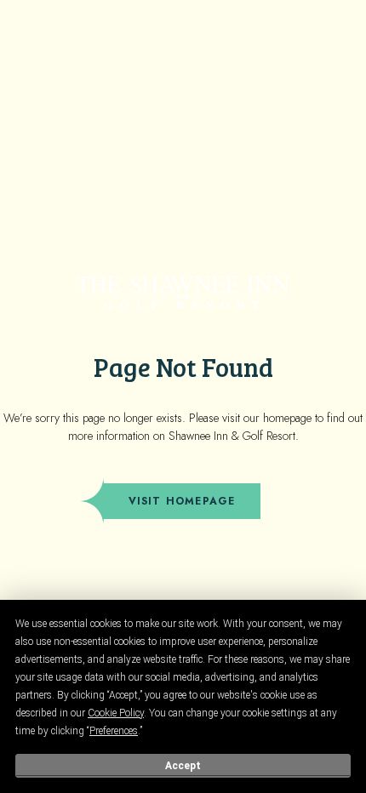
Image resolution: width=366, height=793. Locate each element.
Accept (183, 766)
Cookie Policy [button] (116, 713)
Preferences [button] (113, 731)
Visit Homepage (182, 501)
